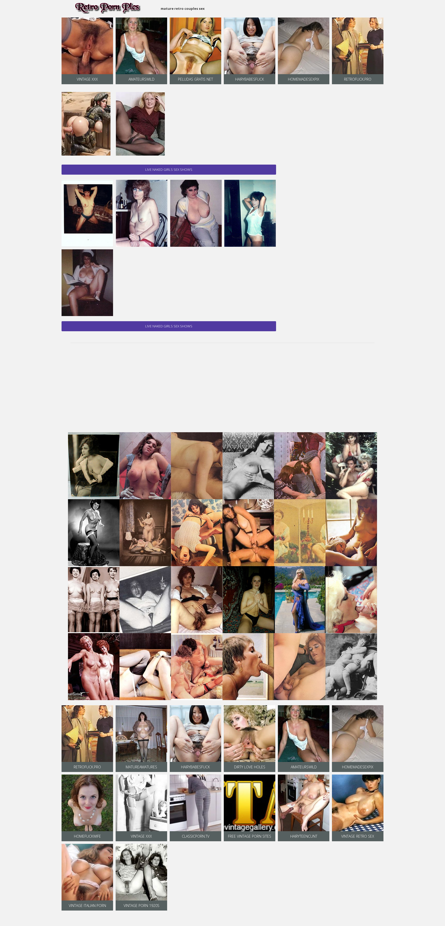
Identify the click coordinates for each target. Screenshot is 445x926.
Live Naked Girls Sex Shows (168, 169)
